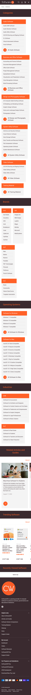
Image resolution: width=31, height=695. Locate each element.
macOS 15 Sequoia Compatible (11, 346)
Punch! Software (7, 273)
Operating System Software (10, 146)
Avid (4, 224)
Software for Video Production (11, 440)
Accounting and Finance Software (12, 61)
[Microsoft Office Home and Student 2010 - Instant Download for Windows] (22, 534)
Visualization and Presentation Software (14, 77)
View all (27, 460)
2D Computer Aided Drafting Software (13, 101)
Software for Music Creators (10, 418)
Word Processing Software (10, 83)
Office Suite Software (9, 67)
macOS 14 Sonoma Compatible (11, 350)
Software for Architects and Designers (13, 403)
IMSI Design (18, 218)
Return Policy (4, 689)
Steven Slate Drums (8, 291)
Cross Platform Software (9, 134)
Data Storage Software (9, 137)
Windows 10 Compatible (9, 320)
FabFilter (5, 236)
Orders (3, 646)
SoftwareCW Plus (7, 38)
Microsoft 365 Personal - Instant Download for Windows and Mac (7, 548)
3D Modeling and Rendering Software (13, 104)
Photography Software (9, 113)
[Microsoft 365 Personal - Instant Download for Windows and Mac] (8, 534)
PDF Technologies (8, 264)
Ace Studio (6, 214)
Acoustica (6, 218)
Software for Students (9, 433)
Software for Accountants (10, 400)
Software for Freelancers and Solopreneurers (15, 409)
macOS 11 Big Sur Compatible (11, 359)
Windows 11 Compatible (9, 317)
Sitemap (4, 628)
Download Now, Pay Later (8, 673)
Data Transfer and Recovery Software (13, 140)
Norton (5, 254)
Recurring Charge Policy (6, 691)
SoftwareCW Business (8, 34)
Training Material (6, 625)
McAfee (17, 227)
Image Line (17, 214)
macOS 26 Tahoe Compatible (11, 343)
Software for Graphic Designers (11, 412)
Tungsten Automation (9, 294)
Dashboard (4, 643)
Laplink (17, 221)
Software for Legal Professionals (12, 415)
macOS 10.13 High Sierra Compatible (13, 368)
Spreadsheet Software (9, 74)
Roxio (4, 285)
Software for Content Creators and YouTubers (15, 406)
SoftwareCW (7, 687)
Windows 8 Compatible (9, 323)
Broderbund (6, 227)
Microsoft (17, 230)
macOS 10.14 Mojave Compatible (12, 365)
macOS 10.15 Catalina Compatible (12, 362)
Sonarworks (6, 288)
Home (3, 6)
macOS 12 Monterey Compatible (12, 356)
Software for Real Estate (9, 430)
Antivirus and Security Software (11, 131)
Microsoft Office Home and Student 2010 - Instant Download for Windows (21, 549)
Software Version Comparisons (10, 622)
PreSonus (5, 270)
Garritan (5, 239)
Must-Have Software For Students (14, 481)
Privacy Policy (19, 689)
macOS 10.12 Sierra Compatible (11, 372)
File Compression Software (10, 143)
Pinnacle (5, 267)
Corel (4, 230)
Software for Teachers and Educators (13, 436)
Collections (7, 6)
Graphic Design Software (10, 107)
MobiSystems (18, 233)
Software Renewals (7, 649)
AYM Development (6, 670)
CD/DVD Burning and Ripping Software (13, 166)
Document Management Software (12, 64)
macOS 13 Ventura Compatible (11, 353)
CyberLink (6, 233)
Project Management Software (11, 71)
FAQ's (3, 631)
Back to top (15, 574)
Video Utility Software (9, 173)
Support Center (5, 634)
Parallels (5, 261)
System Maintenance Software (11, 149)
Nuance (5, 257)
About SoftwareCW (7, 616)
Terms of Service (11, 689)
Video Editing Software (9, 169)
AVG (4, 221)
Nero (4, 251)
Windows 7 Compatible (9, 326)
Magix (16, 224)
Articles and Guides (7, 619)
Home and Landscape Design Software (13, 110)
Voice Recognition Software (10, 80)
